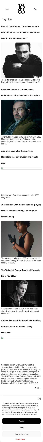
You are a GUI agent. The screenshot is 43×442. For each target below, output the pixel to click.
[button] (39, 399)
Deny (21, 427)
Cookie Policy (20, 439)
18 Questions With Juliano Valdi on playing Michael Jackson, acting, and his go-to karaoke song (21, 211)
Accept (21, 421)
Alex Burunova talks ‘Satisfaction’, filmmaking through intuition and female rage (19, 157)
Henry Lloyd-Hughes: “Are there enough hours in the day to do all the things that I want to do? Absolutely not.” (20, 32)
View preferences (21, 434)
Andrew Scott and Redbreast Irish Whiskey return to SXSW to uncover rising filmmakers (21, 327)
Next (38, 388)
